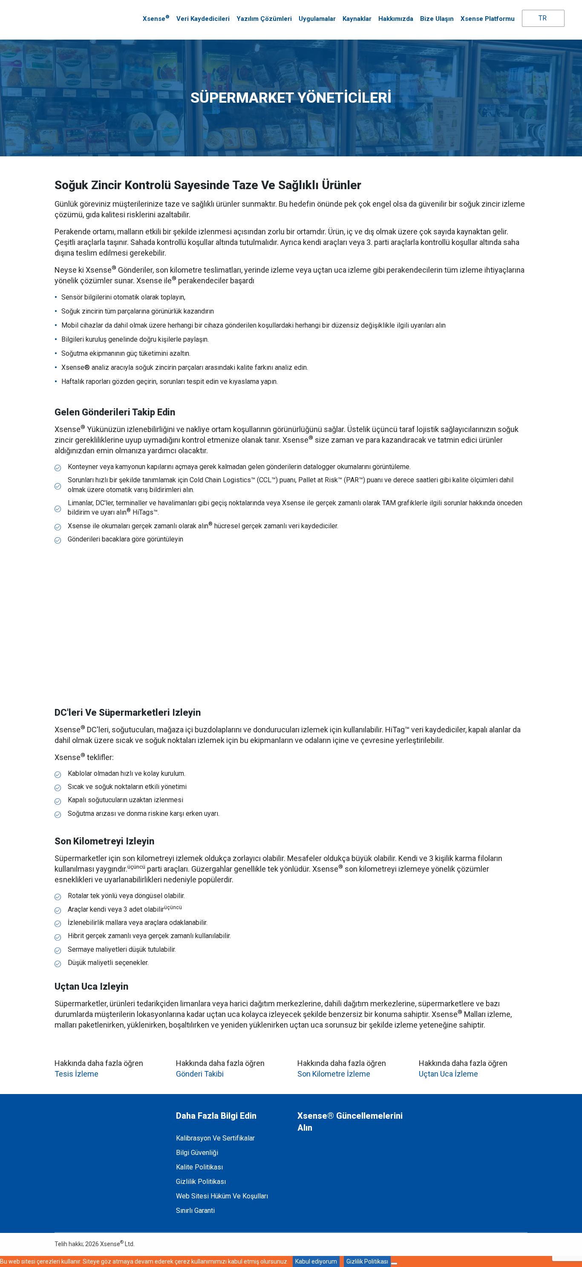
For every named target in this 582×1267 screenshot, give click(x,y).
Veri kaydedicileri (203, 19)
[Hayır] (394, 1263)
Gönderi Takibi (200, 1073)
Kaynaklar (357, 19)
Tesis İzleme (76, 1073)
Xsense (156, 18)
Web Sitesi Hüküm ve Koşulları (222, 1196)
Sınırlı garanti (195, 1211)
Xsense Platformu (488, 19)
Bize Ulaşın (437, 19)
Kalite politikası (199, 1167)
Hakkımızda (395, 19)
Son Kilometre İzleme (333, 1073)
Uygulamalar (317, 19)
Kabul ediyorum (316, 1261)
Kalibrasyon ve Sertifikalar (215, 1138)
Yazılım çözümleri (264, 19)
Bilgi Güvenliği (197, 1153)
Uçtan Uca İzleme (448, 1073)
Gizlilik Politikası (201, 1182)
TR (542, 18)
